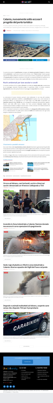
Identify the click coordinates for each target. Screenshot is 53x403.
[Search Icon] (49, 2)
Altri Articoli (26, 346)
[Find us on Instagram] (14, 386)
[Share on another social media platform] (49, 60)
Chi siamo (23, 370)
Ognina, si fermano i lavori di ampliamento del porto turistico (16, 163)
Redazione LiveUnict (41, 370)
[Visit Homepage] (26, 2)
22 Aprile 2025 (37, 165)
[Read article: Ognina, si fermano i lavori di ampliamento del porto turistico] (6, 164)
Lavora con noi (24, 376)
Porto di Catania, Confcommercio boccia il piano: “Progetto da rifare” (41, 169)
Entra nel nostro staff (25, 374)
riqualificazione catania (26, 175)
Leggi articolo (8, 218)
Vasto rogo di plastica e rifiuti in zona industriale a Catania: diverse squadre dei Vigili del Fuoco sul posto (25, 266)
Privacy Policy (15, 392)
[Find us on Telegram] (10, 386)
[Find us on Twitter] (7, 386)
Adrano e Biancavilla (8, 191)
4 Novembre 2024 (16, 30)
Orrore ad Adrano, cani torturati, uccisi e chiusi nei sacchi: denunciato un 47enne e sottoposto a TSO (24, 184)
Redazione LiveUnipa (42, 374)
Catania (8, 15)
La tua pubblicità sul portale (27, 372)
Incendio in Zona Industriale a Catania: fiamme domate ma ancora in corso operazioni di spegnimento (26, 225)
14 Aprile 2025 (37, 170)
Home (4, 15)
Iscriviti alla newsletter (42, 379)
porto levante (9, 175)
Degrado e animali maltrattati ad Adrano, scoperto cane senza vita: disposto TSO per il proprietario (26, 306)
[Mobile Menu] (3, 2)
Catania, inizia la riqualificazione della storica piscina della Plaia (42, 163)
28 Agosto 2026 (12, 269)
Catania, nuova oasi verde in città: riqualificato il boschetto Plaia (17, 169)
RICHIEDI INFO (27, 361)
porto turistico (16, 175)
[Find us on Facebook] (4, 386)
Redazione (9, 30)
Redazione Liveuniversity (42, 372)
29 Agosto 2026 (12, 187)
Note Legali (6, 382)
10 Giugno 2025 (13, 165)
